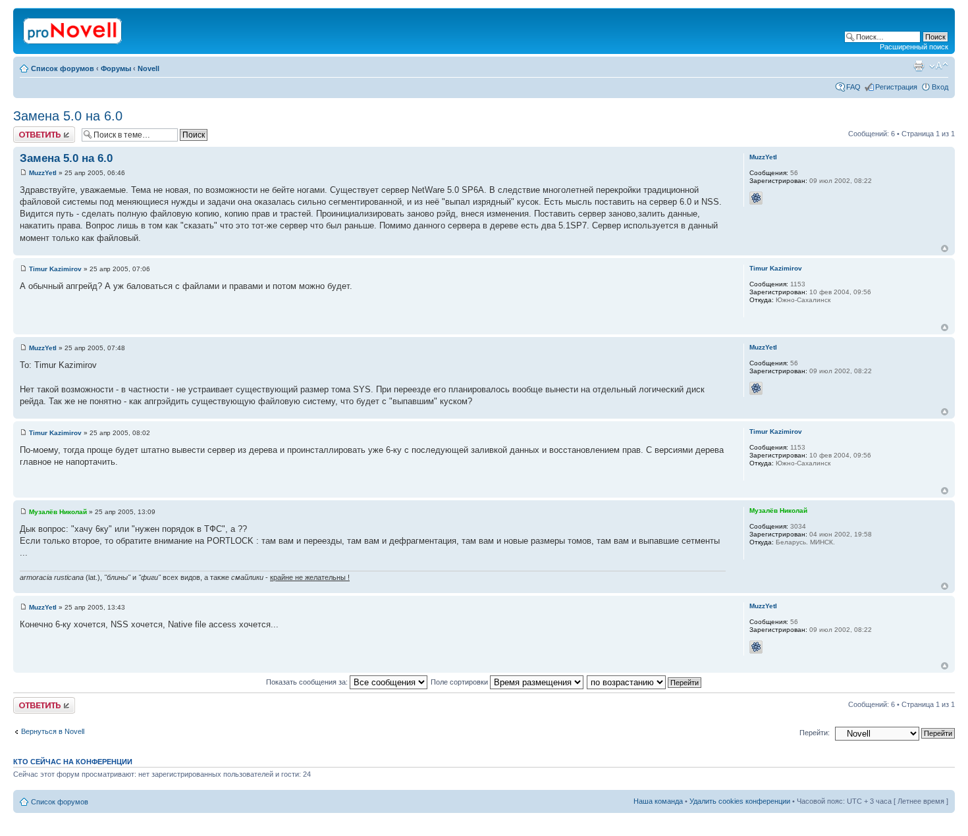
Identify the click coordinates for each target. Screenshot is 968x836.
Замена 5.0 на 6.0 (67, 116)
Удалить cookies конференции (739, 801)
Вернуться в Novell (52, 731)
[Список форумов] (73, 28)
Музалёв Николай (58, 511)
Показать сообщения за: (308, 682)
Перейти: (814, 733)
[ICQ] (756, 198)
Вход (940, 87)
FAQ (853, 87)
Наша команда (658, 801)
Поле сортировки (460, 682)
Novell (148, 68)
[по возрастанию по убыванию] (645, 682)
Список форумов (62, 68)
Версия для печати (918, 66)
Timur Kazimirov (55, 269)
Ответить (29, 130)
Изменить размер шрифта (938, 66)
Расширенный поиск (914, 47)
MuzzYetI (43, 172)
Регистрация (896, 87)
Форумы (116, 68)
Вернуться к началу (944, 248)
